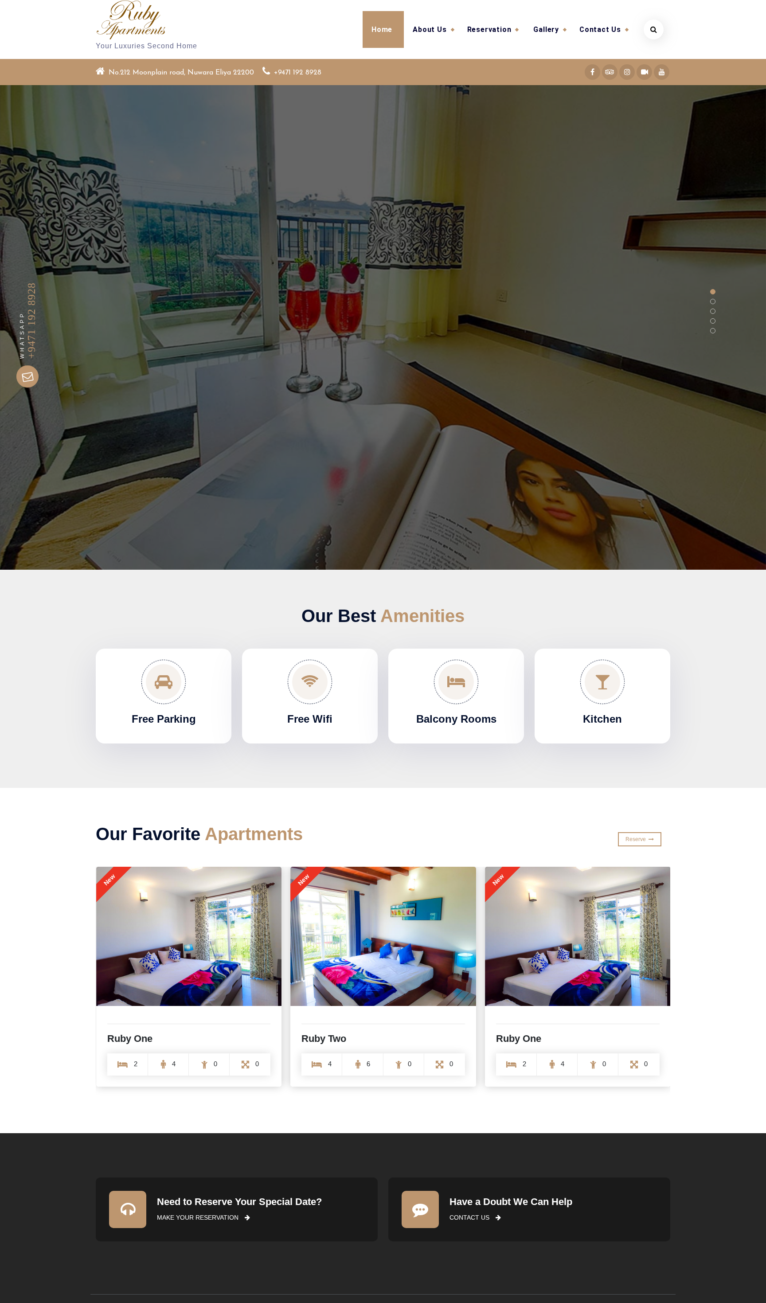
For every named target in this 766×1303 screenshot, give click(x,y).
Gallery (546, 29)
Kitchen (602, 719)
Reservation (489, 29)
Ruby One (129, 1038)
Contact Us (600, 29)
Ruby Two (323, 1038)
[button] (712, 291)
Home (381, 29)
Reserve (637, 839)
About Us (429, 29)
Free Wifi (309, 719)
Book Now (633, 364)
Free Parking (164, 719)
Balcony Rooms (456, 719)
